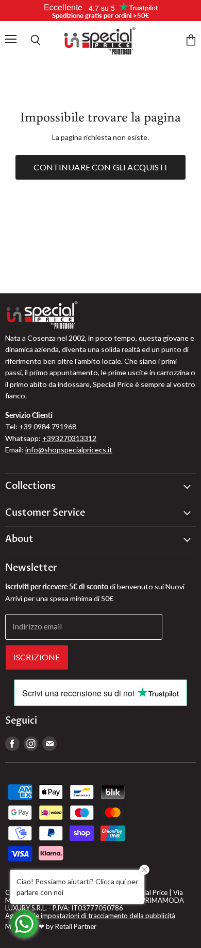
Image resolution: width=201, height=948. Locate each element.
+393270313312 (69, 438)
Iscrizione (36, 657)
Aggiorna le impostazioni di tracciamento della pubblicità (90, 915)
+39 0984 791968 (47, 426)
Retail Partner (75, 926)
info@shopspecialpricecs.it (68, 449)
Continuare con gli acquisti (100, 167)
